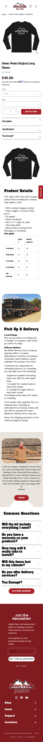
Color (4, 89)
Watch (21, 498)
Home (4, 14)
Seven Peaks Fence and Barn (21, 733)
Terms (37, 733)
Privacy (13, 737)
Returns (21, 737)
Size (3, 99)
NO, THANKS (21, 666)
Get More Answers (21, 591)
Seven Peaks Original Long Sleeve (21, 14)
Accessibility (30, 737)
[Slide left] (8, 38)
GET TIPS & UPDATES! (21, 659)
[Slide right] (34, 38)
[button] (6, 6)
